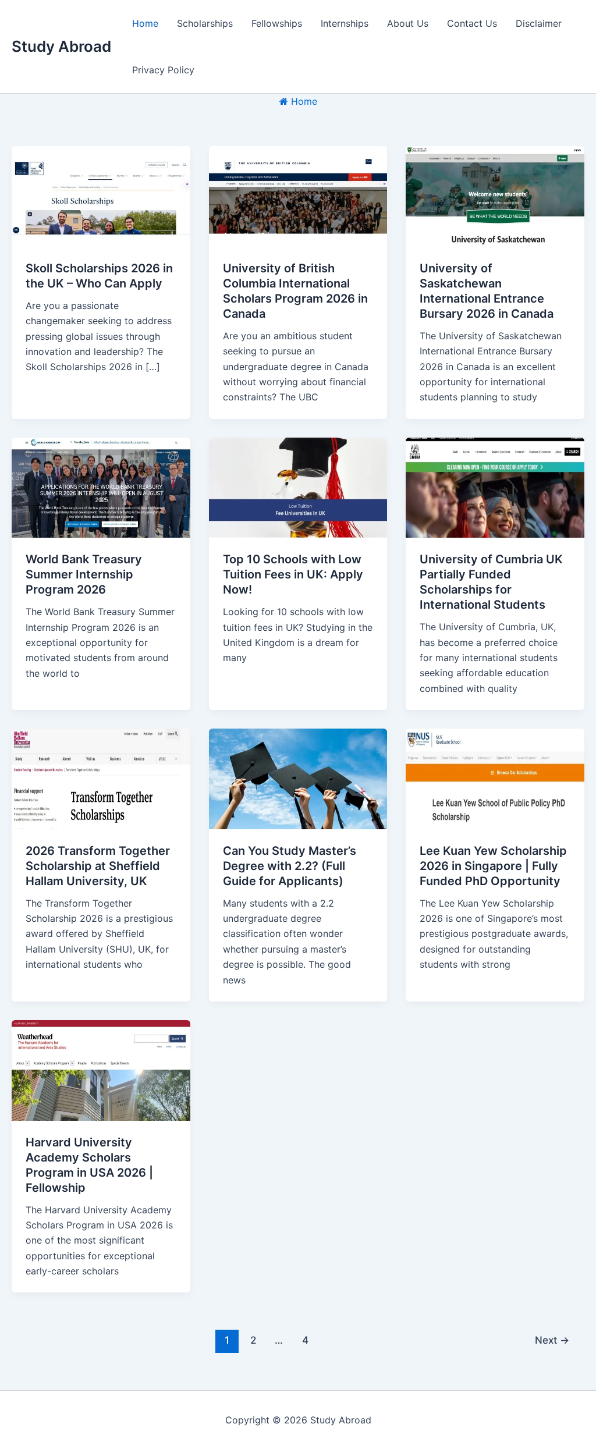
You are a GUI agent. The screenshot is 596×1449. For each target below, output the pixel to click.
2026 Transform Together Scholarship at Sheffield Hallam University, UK (98, 866)
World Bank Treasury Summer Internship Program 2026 (84, 574)
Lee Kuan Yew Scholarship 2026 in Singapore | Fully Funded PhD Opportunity (493, 866)
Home (145, 23)
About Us (407, 23)
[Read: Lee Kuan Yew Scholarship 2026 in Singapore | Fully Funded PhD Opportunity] (495, 778)
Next (552, 1340)
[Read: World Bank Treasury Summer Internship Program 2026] (101, 486)
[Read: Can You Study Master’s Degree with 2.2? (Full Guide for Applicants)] (298, 778)
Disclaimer (539, 23)
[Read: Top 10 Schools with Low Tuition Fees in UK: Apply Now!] (298, 486)
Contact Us (472, 23)
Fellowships (276, 23)
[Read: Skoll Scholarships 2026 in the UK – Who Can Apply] (101, 195)
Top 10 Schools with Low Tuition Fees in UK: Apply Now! (293, 574)
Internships (344, 23)
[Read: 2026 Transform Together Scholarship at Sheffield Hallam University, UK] (101, 778)
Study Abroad (61, 46)
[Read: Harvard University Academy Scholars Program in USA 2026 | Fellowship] (101, 1069)
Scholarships (205, 23)
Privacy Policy (163, 70)
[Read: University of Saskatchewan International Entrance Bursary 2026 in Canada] (495, 195)
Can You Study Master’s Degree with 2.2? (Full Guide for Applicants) (289, 866)
